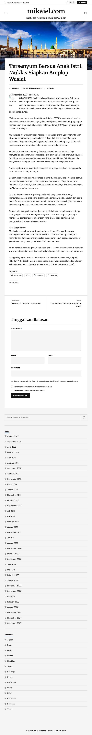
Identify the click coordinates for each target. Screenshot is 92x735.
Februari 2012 (13, 522)
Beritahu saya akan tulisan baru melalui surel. (29, 391)
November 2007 (14, 618)
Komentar (16, 328)
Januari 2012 (12, 527)
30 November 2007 (34, 88)
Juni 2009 (11, 564)
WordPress (41, 730)
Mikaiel (15, 88)
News (51, 88)
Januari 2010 (12, 543)
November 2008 (14, 586)
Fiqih (9, 650)
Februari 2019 (13, 452)
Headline (11, 661)
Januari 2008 (12, 607)
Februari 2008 (13, 602)
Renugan (11, 704)
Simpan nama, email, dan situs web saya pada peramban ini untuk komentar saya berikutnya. (46, 381)
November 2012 (14, 495)
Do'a (9, 645)
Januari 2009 (12, 580)
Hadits (10, 656)
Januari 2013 (12, 490)
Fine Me (82, 2)
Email (51, 355)
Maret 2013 (12, 484)
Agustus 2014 (13, 473)
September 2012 (14, 506)
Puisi (9, 693)
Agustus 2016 (13, 463)
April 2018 (11, 457)
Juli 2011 (10, 538)
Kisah (9, 677)
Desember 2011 (13, 532)
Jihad (9, 666)
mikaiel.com (46, 11)
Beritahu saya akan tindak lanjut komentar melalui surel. (33, 387)
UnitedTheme (60, 730)
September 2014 (14, 468)
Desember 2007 (14, 612)
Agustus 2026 (13, 436)
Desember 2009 (14, 548)
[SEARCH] (84, 417)
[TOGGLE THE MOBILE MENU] (6, 13)
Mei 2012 (11, 516)
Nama (14, 355)
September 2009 (14, 559)
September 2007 (14, 623)
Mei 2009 (11, 570)
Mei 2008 (11, 596)
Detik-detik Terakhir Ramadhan (26, 303)
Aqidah (10, 640)
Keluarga (11, 672)
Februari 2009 (13, 575)
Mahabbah (11, 682)
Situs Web (15, 368)
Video (9, 709)
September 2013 (14, 479)
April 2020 (11, 447)
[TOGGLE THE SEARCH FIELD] (85, 13)
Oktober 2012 (13, 500)
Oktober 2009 (13, 554)
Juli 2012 (11, 511)
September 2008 (14, 591)
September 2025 (14, 441)
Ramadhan (11, 698)
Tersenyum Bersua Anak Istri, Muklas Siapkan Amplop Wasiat (46, 72)
